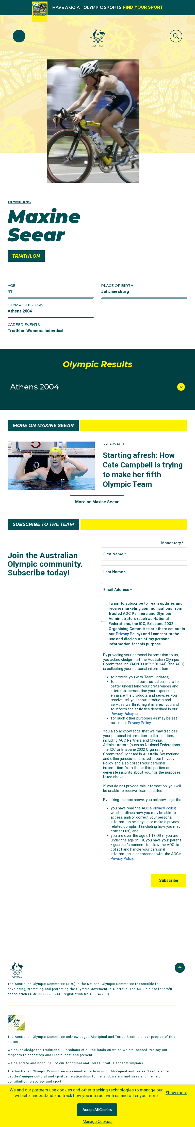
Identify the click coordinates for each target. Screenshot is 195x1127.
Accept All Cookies (97, 1110)
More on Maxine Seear (97, 501)
